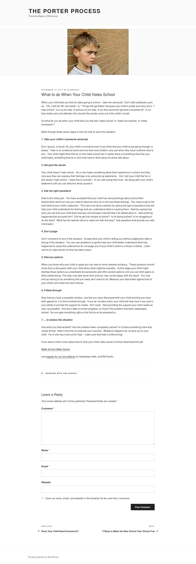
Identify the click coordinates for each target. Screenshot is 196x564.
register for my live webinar (60, 356)
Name (45, 450)
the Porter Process (65, 11)
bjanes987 (73, 90)
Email (45, 466)
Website (46, 482)
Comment (47, 408)
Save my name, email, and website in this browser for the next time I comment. (87, 498)
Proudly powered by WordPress (43, 556)
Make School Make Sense (55, 349)
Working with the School (61, 373)
